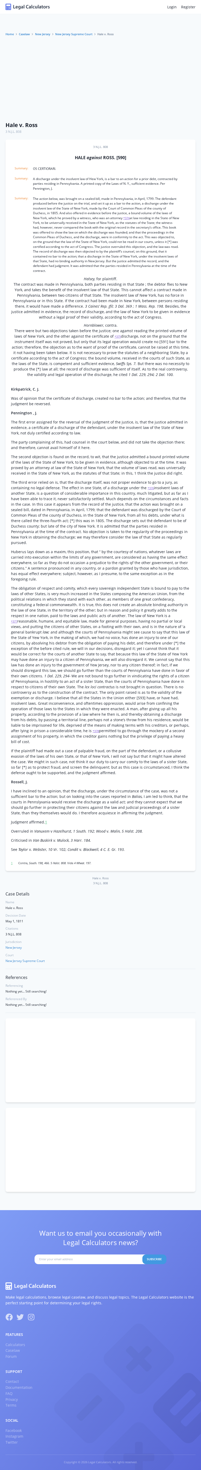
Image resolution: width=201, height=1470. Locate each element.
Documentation (18, 1387)
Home (9, 34)
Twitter (11, 1442)
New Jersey (42, 34)
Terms (10, 1405)
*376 (151, 488)
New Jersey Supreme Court (73, 34)
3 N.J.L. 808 (13, 131)
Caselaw (24, 34)
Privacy (11, 1399)
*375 (118, 336)
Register (188, 6)
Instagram (14, 1436)
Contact (12, 1381)
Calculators (15, 1344)
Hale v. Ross (21, 125)
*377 (14, 621)
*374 (126, 218)
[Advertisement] (100, 79)
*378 (96, 731)
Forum (11, 1356)
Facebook (13, 1430)
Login (172, 6)
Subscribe (154, 1259)
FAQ (9, 1393)
